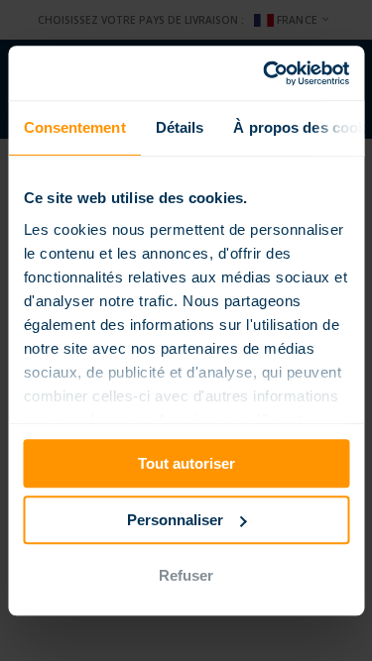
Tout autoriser (186, 463)
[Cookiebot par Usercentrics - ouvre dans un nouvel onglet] (265, 73)
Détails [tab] (179, 127)
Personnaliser (175, 519)
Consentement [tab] (74, 127)
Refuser (186, 575)
